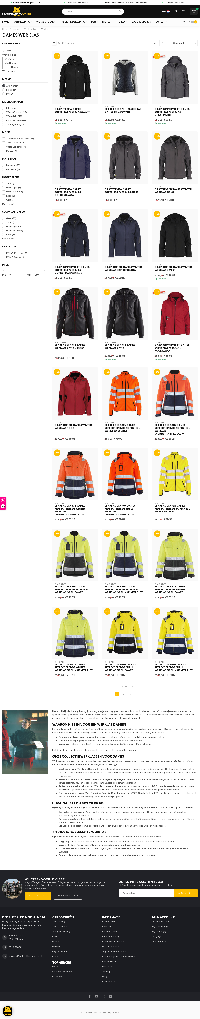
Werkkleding (22, 21)
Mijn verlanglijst (160, 931)
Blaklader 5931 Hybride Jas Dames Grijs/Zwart (123, 110)
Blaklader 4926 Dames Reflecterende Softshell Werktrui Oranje (122, 428)
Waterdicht (14, 116)
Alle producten (159, 941)
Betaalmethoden (110, 946)
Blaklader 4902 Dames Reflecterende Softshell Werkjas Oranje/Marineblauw (172, 429)
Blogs (105, 976)
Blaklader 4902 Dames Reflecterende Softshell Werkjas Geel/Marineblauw (124, 589)
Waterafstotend (16, 112)
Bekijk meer (8, 203)
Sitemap (106, 971)
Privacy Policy (109, 961)
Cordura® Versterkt (18, 120)
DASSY (10, 94)
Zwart (11, 183)
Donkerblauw (14, 192)
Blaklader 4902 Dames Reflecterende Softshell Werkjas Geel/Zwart (72, 589)
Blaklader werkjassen (112, 789)
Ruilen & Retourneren (113, 941)
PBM (93, 21)
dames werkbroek (114, 807)
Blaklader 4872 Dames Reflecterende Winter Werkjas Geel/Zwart (170, 589)
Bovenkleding (11, 67)
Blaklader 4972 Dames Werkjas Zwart (120, 346)
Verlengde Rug (16, 124)
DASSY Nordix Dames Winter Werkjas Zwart (173, 268)
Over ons (106, 926)
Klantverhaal (108, 981)
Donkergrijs (13, 187)
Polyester (13, 165)
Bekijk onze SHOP (68, 895)
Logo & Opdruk (141, 21)
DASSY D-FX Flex (16, 253)
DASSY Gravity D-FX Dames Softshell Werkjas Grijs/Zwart (172, 112)
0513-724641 (15, 947)
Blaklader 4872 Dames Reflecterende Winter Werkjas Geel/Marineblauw (74, 667)
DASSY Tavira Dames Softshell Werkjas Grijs (121, 191)
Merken (121, 21)
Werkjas (45, 29)
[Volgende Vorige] (131, 694)
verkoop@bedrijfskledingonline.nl (25, 956)
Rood (10, 196)
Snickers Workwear (62, 971)
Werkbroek (10, 62)
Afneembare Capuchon (20, 139)
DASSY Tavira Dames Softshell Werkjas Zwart (72, 110)
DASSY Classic (15, 257)
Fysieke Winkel (109, 931)
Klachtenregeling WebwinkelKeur (119, 956)
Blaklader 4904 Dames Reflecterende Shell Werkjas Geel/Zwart (120, 667)
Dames (106, 21)
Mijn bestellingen (160, 926)
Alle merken (12, 86)
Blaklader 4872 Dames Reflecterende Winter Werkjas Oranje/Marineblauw (70, 510)
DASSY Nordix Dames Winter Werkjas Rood (73, 426)
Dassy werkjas (187, 769)
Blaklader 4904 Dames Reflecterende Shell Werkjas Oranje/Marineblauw (120, 510)
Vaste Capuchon (16, 147)
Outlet (160, 21)
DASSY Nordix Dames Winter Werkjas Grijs (173, 191)
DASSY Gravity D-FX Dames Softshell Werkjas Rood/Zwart (172, 348)
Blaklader (11, 90)
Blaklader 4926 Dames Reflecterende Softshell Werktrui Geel (172, 508)
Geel (10, 200)
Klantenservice (38, 895)
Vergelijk (156, 936)
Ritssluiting (13, 108)
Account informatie (161, 921)
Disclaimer (107, 966)
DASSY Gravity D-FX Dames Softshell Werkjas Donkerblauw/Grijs (72, 270)
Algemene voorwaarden (114, 951)
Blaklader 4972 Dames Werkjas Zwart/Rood (70, 346)
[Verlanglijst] (183, 11)
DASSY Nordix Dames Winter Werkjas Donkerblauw (123, 268)
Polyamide (13, 169)
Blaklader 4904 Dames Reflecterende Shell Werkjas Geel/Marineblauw (174, 667)
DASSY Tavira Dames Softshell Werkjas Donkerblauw (68, 192)
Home (5, 21)
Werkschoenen (45, 21)
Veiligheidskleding (73, 21)
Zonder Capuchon (16, 143)
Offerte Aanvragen (111, 936)
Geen (11, 218)
